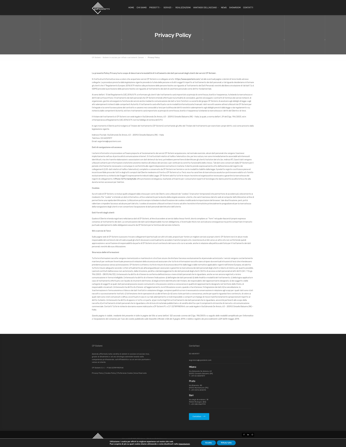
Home (131, 7)
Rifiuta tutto (226, 442)
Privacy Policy (98, 373)
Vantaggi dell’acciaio (205, 7)
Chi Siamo (142, 7)
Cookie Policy (110, 373)
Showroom (235, 7)
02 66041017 (194, 354)
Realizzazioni (183, 7)
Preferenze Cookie (125, 373)
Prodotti (154, 7)
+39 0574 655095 (198, 390)
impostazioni (184, 444)
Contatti (248, 7)
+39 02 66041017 (198, 376)
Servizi (167, 7)
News (224, 7)
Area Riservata (140, 373)
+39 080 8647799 (198, 404)
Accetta (208, 442)
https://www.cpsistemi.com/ (188, 79)
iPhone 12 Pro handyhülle (125, 179)
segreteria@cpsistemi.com (200, 360)
